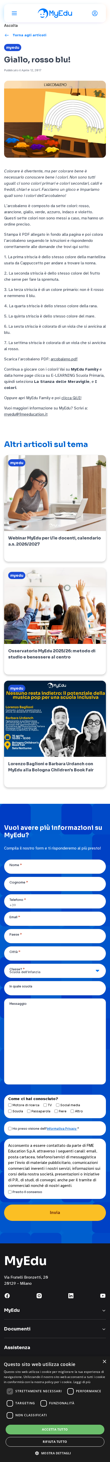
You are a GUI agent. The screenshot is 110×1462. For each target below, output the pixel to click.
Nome (15, 865)
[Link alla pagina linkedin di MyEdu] (71, 1296)
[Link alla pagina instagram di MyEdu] (39, 1296)
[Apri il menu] (14, 13)
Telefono (17, 900)
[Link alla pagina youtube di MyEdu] (103, 1296)
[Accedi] (96, 13)
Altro (79, 1111)
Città (14, 952)
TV (50, 1105)
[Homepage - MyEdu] (55, 13)
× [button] (104, 1362)
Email (14, 917)
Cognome (18, 882)
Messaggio (18, 1004)
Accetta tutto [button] (55, 1429)
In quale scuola (20, 986)
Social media (70, 1105)
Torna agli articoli (29, 35)
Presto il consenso (27, 1192)
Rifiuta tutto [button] (55, 1442)
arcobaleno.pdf (64, 359)
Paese (15, 934)
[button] (55, 1453)
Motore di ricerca (26, 1105)
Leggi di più (82, 1382)
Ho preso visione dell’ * (46, 1128)
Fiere (63, 1111)
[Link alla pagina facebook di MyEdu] (7, 1296)
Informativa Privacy (62, 1128)
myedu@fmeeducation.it (26, 414)
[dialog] (55, 1409)
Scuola (18, 1111)
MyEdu (12, 47)
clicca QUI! (71, 397)
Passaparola (40, 1111)
